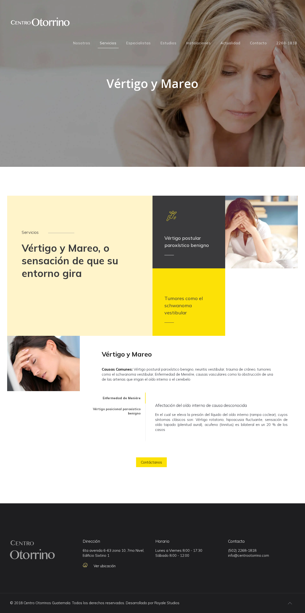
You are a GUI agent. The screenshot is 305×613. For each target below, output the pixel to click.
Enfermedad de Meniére (122, 398)
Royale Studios (166, 603)
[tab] (112, 398)
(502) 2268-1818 (242, 550)
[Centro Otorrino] (40, 24)
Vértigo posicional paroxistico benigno (117, 411)
